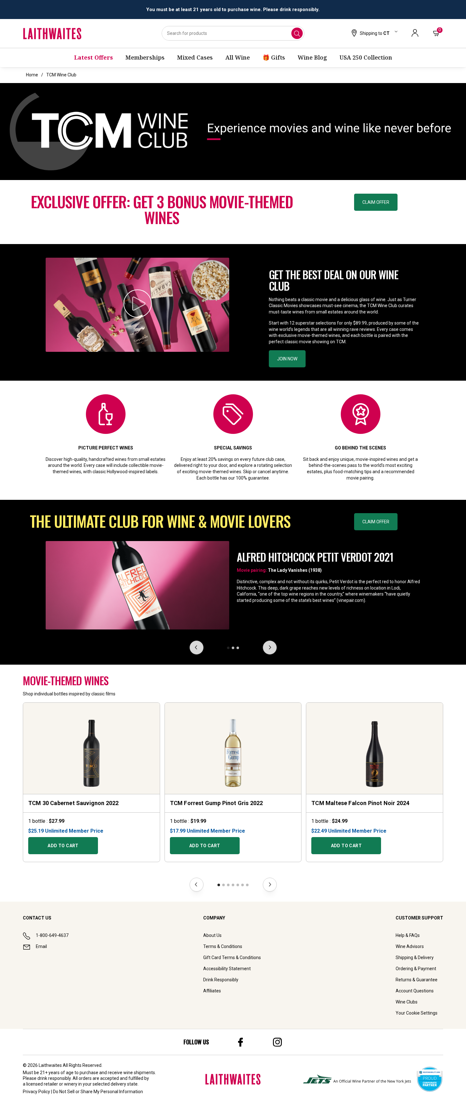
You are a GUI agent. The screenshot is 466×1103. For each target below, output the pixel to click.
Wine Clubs (406, 1001)
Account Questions (415, 990)
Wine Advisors (410, 946)
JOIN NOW (287, 358)
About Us (212, 935)
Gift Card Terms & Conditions (232, 957)
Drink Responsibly (220, 979)
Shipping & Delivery (415, 957)
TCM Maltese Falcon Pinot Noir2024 (360, 803)
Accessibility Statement (227, 968)
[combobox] (233, 33)
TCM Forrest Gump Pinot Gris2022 (216, 803)
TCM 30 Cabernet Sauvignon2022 (73, 803)
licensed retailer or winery (51, 1084)
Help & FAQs (408, 935)
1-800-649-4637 (52, 935)
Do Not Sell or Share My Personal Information (98, 1091)
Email (41, 946)
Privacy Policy (36, 1091)
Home (32, 74)
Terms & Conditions (222, 946)
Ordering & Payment (416, 968)
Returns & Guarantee (416, 979)
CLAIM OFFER (375, 202)
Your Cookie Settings (416, 1013)
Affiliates (212, 990)
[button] (373, 33)
